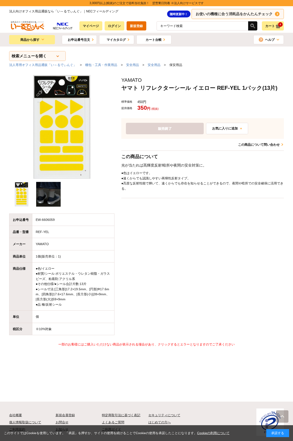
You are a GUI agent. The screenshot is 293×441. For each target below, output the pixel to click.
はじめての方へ (159, 422)
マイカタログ (116, 39)
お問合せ (62, 422)
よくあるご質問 (113, 422)
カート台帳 (154, 39)
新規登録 (136, 26)
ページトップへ (282, 416)
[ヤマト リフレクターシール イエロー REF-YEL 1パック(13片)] (61, 127)
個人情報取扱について (25, 422)
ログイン (114, 26)
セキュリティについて (164, 415)
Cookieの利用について (213, 433)
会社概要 (15, 415)
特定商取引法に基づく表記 (121, 415)
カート (273, 25)
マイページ (91, 26)
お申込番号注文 (79, 39)
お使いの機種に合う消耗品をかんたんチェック (234, 14)
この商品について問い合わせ (259, 144)
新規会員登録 (65, 415)
